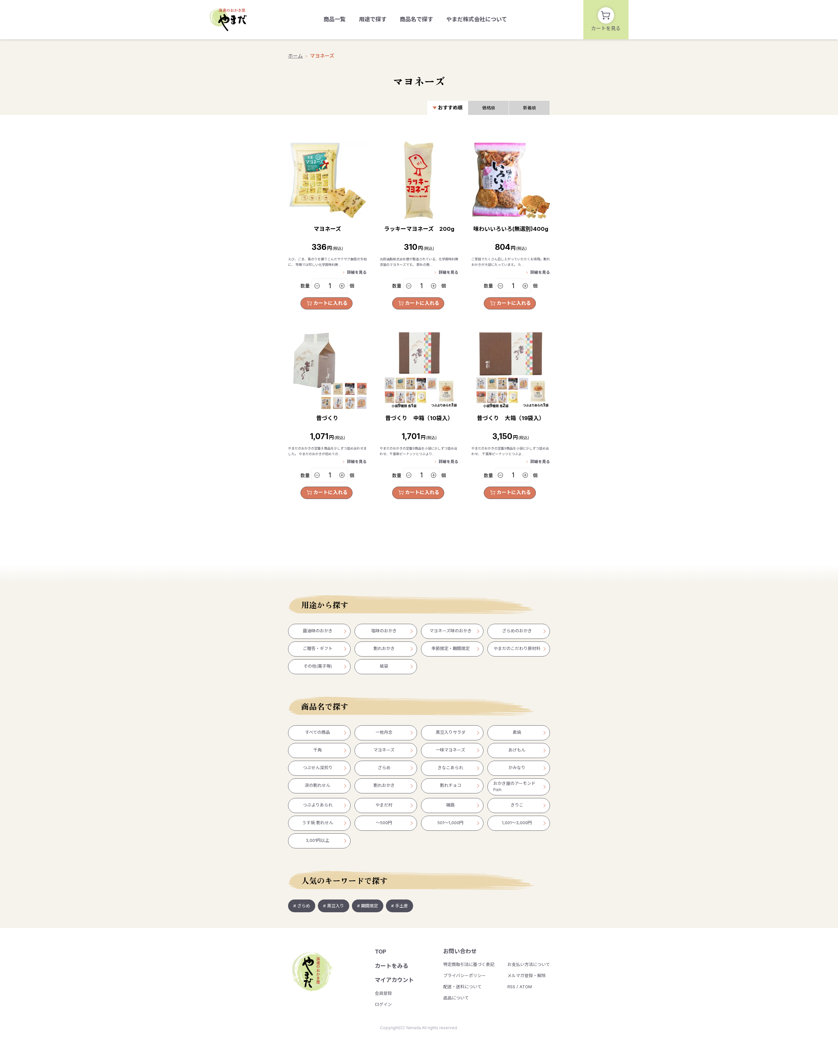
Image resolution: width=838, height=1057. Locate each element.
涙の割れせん (317, 785)
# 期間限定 (367, 905)
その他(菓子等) (317, 666)
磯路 (450, 804)
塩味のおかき (384, 630)
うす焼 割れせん (317, 822)
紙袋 (384, 666)
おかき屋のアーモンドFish (514, 786)
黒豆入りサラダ (450, 732)
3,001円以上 (317, 840)
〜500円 (384, 822)
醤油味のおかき (318, 630)
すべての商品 (317, 732)
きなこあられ (450, 767)
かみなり (516, 767)
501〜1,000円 (450, 822)
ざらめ (384, 767)
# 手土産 (399, 905)
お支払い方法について (528, 964)
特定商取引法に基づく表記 (468, 964)
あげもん (516, 749)
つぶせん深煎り (318, 767)
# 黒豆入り (333, 905)
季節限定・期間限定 (450, 648)
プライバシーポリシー (464, 975)
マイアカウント (394, 980)
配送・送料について (462, 986)
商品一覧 (334, 19)
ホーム (295, 56)
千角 (317, 749)
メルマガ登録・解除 (526, 975)
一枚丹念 (383, 732)
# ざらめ (301, 905)
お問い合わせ (460, 951)
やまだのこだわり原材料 (517, 648)
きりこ (517, 804)
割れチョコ (450, 785)
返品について (456, 997)
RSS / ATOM (519, 986)
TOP (380, 951)
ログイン (383, 1004)
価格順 (488, 107)
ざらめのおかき (517, 630)
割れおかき (384, 648)
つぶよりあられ (318, 804)
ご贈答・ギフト (318, 648)
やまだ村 (383, 804)
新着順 (529, 107)
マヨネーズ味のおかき (450, 630)
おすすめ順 (450, 107)
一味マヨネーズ (450, 749)
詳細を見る (357, 272)
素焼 (517, 732)
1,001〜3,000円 (517, 822)
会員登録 (383, 993)
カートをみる (391, 966)
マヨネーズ (322, 56)
